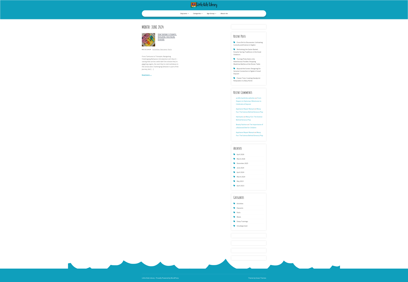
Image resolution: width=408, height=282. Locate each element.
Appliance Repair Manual (245, 109)
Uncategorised (242, 226)
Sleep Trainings (242, 221)
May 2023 (240, 181)
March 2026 (241, 159)
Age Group (211, 13)
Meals (239, 217)
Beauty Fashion (241, 124)
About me (224, 13)
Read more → (147, 75)
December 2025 (242, 163)
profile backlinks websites (245, 98)
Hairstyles (239, 117)
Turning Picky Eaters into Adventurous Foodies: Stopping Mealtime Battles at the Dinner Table (246, 61)
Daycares (183, 13)
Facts (170, 49)
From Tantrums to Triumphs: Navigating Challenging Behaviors (167, 37)
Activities (156, 49)
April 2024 (240, 172)
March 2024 (241, 177)
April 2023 (240, 186)
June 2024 (240, 168)
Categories (197, 13)
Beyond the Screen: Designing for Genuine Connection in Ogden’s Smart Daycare (247, 71)
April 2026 (240, 154)
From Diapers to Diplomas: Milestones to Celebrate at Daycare (248, 101)
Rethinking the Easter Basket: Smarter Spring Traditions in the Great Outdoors (247, 52)
